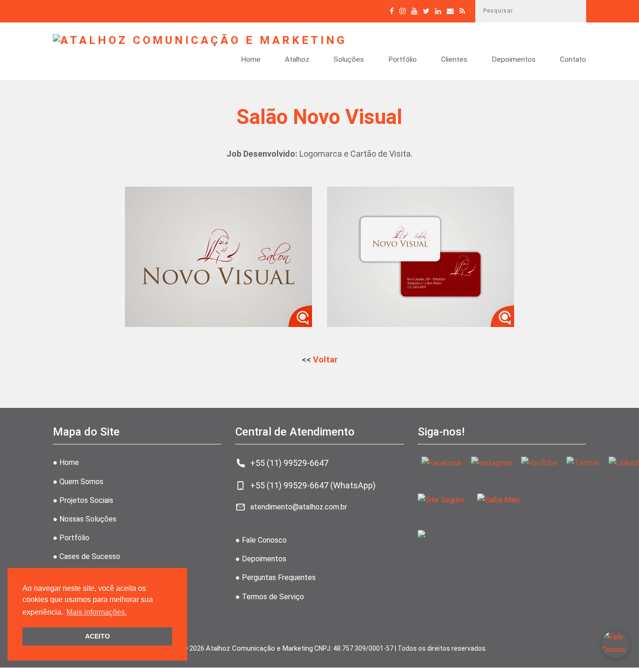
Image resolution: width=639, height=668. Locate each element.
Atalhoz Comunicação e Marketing (259, 648)
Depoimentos (514, 60)
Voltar (325, 359)
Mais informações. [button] (96, 612)
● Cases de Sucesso (86, 556)
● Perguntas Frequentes (275, 577)
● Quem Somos (78, 481)
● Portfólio (71, 537)
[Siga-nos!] (402, 11)
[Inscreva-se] (414, 11)
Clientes (454, 60)
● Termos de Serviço (269, 596)
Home (251, 60)
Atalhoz (297, 60)
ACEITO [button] (97, 636)
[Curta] (392, 11)
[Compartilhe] (426, 11)
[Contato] (450, 11)
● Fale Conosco (261, 540)
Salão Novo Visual (319, 117)
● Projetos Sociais (83, 500)
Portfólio (402, 60)
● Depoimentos (260, 558)
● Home (66, 462)
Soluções (349, 60)
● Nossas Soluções (84, 519)
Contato (573, 60)
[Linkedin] (438, 11)
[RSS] (462, 11)
